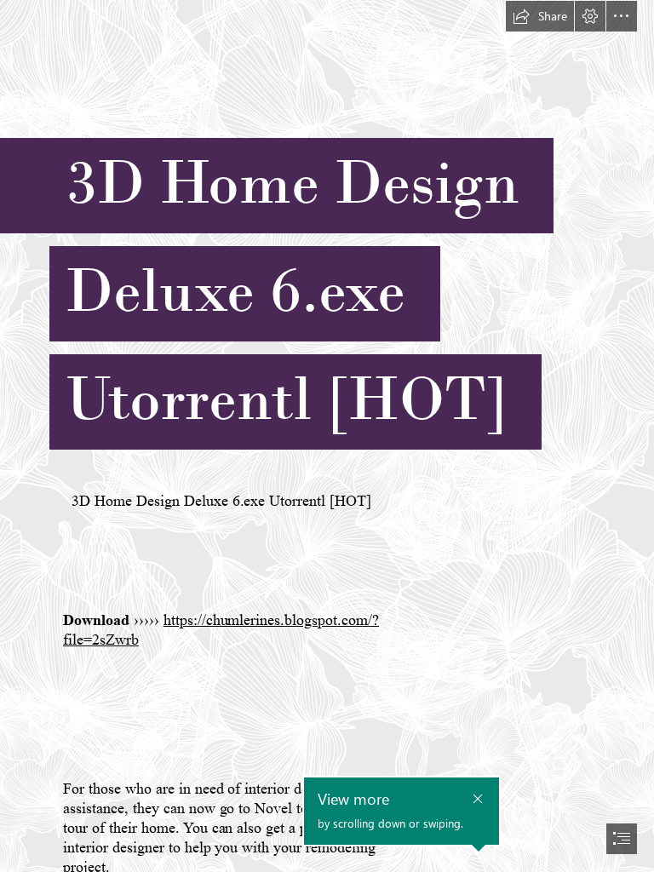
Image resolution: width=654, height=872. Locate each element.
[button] (540, 16)
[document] (327, 436)
